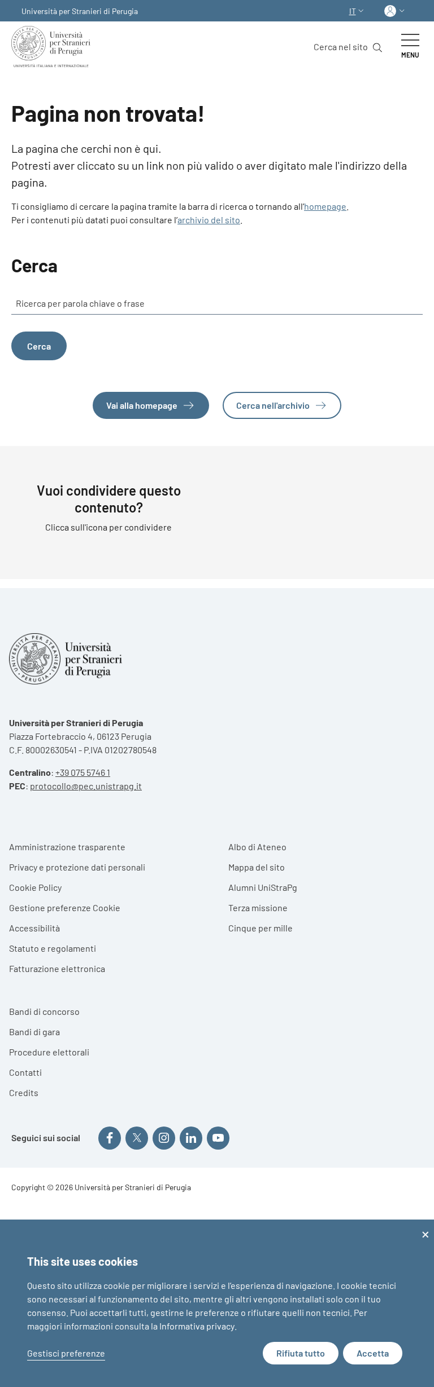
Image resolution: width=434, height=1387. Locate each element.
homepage (325, 206)
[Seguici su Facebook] (109, 1138)
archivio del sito (208, 219)
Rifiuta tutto (300, 1353)
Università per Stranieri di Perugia (79, 11)
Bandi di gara (34, 1031)
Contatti (25, 1072)
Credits (23, 1092)
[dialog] (217, 1303)
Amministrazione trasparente (67, 846)
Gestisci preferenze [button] (66, 1353)
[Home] (53, 46)
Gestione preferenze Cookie (64, 907)
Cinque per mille (260, 927)
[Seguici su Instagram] (164, 1138)
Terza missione (258, 907)
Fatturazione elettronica (57, 968)
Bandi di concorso (44, 1011)
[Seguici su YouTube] (218, 1138)
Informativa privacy (197, 1325)
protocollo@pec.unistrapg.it (86, 785)
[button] (357, 11)
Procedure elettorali (49, 1051)
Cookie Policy (35, 887)
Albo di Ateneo (257, 846)
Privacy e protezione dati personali (77, 867)
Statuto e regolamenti (52, 948)
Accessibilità (34, 927)
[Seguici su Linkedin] (191, 1138)
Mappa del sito (256, 867)
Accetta (373, 1353)
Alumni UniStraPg (262, 887)
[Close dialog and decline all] (425, 1227)
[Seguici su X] (136, 1138)
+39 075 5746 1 (82, 772)
